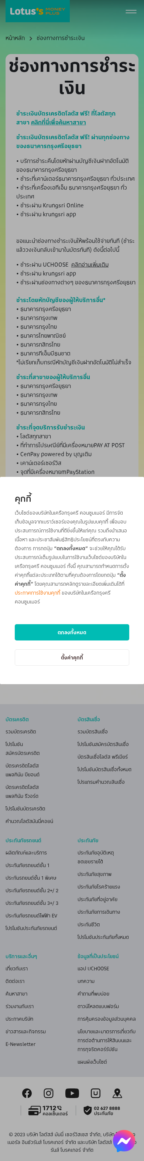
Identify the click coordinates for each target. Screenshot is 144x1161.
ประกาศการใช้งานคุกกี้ (37, 592)
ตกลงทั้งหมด (72, 632)
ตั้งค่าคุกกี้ (72, 657)
